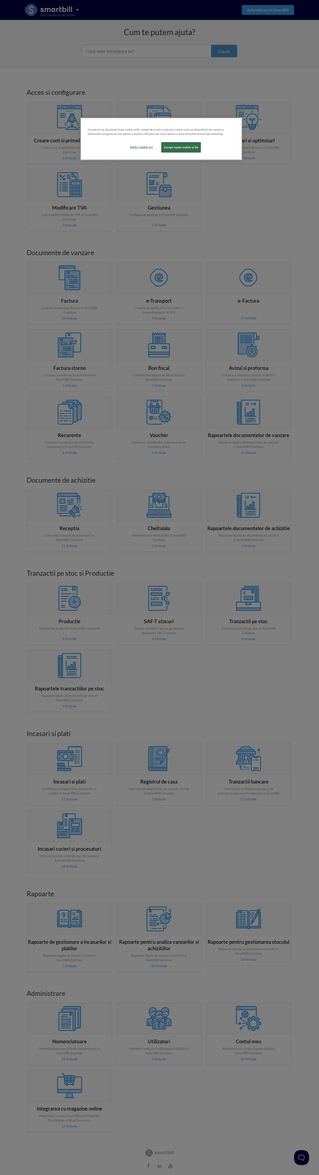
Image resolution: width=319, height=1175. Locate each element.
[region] (161, 138)
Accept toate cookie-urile (181, 147)
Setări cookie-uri (141, 147)
